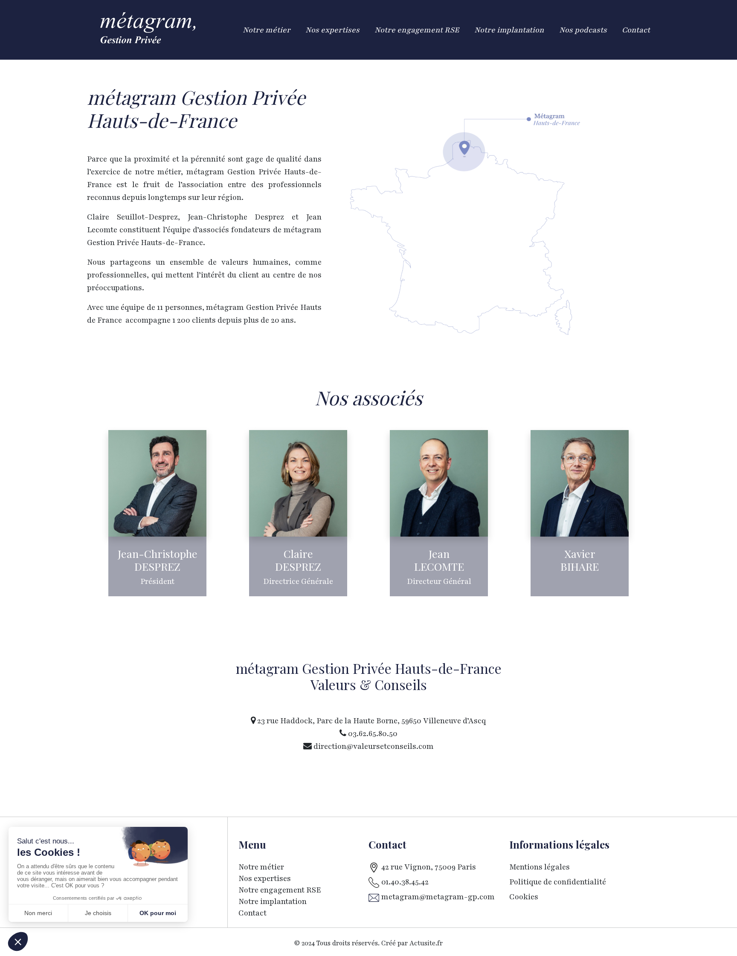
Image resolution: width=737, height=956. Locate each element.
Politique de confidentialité (557, 882)
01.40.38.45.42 (405, 882)
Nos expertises (264, 878)
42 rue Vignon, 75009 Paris (428, 867)
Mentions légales (539, 867)
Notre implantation (273, 901)
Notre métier (261, 867)
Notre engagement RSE (279, 890)
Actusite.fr (426, 943)
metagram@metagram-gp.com (438, 897)
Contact (252, 913)
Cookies (523, 897)
